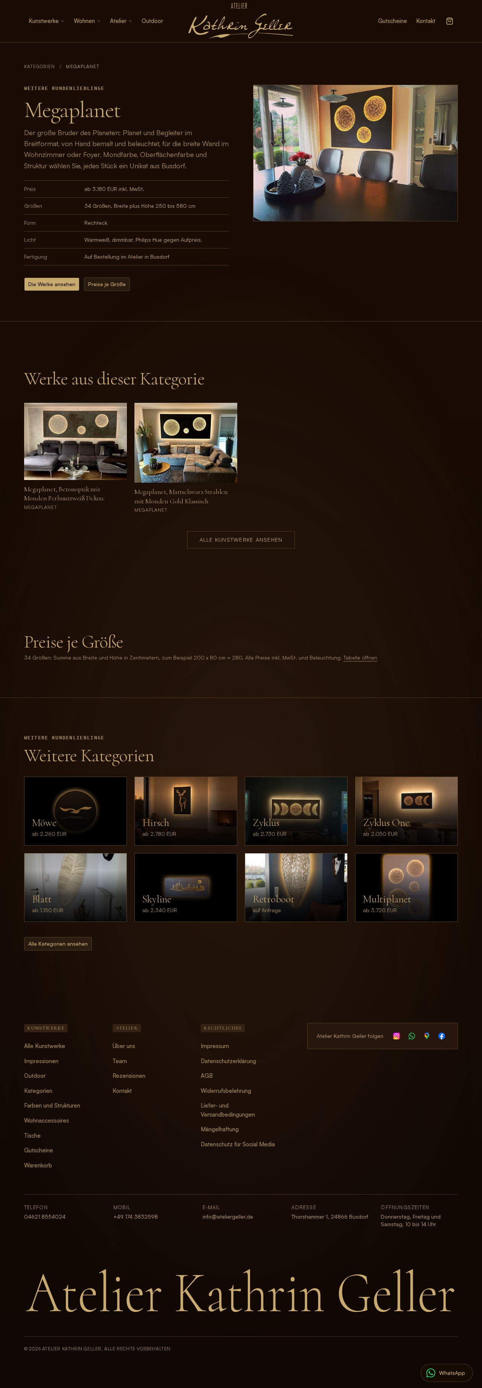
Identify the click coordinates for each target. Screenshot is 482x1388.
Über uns (124, 1046)
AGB (207, 1075)
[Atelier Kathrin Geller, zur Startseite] (241, 21)
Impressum (215, 1046)
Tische (32, 1135)
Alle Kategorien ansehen (58, 943)
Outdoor (152, 20)
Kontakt (425, 20)
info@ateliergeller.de (228, 1216)
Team (120, 1061)
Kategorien (39, 66)
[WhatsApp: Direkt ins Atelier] (411, 1036)
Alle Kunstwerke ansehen (241, 539)
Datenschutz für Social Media (238, 1144)
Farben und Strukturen (52, 1105)
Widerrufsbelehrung (226, 1090)
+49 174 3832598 (135, 1216)
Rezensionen (129, 1075)
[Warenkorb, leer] (449, 21)
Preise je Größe (107, 284)
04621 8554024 (45, 1216)
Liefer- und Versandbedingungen (228, 1110)
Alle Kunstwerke (44, 1046)
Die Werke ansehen (51, 284)
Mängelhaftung (220, 1129)
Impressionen (41, 1061)
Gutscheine (392, 20)
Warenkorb (38, 1165)
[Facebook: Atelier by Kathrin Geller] (441, 1036)
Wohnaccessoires (46, 1120)
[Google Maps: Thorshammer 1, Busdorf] (426, 1036)
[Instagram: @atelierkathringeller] (396, 1036)
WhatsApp (452, 1373)
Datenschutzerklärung (228, 1061)
